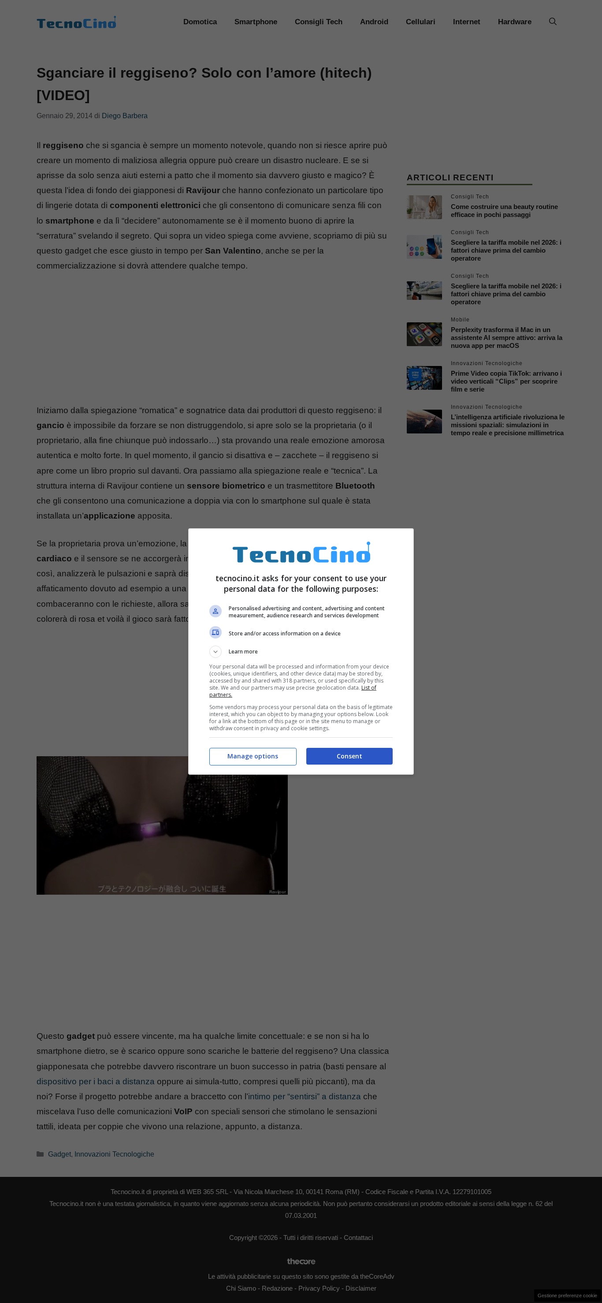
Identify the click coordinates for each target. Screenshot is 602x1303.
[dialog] (301, 651)
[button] (301, 652)
